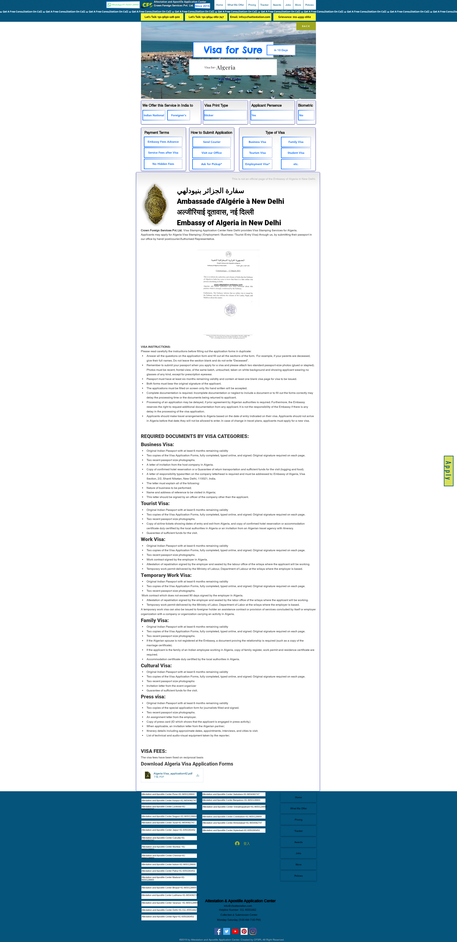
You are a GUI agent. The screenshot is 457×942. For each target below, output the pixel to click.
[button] (448, 7)
